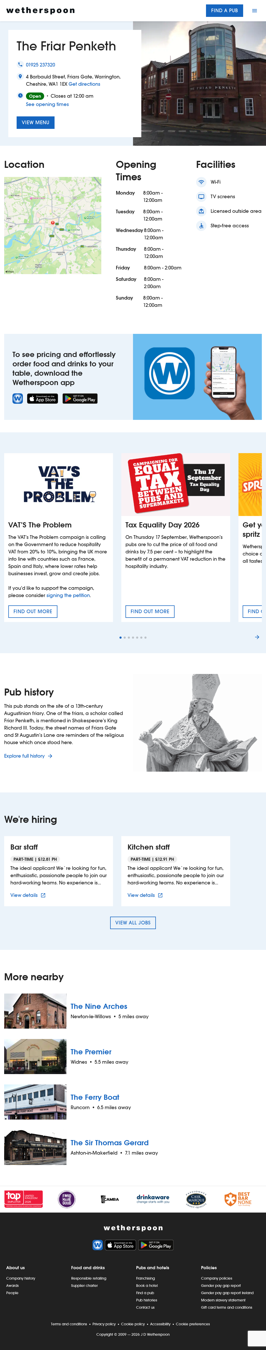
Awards (12, 1285)
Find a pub (224, 11)
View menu (35, 122)
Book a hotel (147, 1285)
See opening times (47, 104)
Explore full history (25, 756)
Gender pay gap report (221, 1285)
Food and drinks (88, 1267)
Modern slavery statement (223, 1300)
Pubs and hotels (152, 1267)
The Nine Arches (99, 1006)
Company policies (216, 1278)
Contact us (145, 1307)
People (12, 1293)
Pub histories (146, 1300)
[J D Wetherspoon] (40, 11)
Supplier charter (84, 1285)
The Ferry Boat (95, 1097)
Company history (20, 1278)
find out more (35, 613)
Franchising (145, 1278)
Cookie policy (133, 1324)
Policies (209, 1267)
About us (15, 1267)
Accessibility (160, 1324)
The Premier (91, 1051)
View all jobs (133, 923)
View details (28, 895)
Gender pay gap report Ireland (227, 1293)
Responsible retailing (88, 1278)
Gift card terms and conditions (226, 1307)
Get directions (84, 84)
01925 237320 (40, 65)
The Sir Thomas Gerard (110, 1142)
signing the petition (68, 595)
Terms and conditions (69, 1324)
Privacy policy (104, 1324)
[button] (120, 638)
